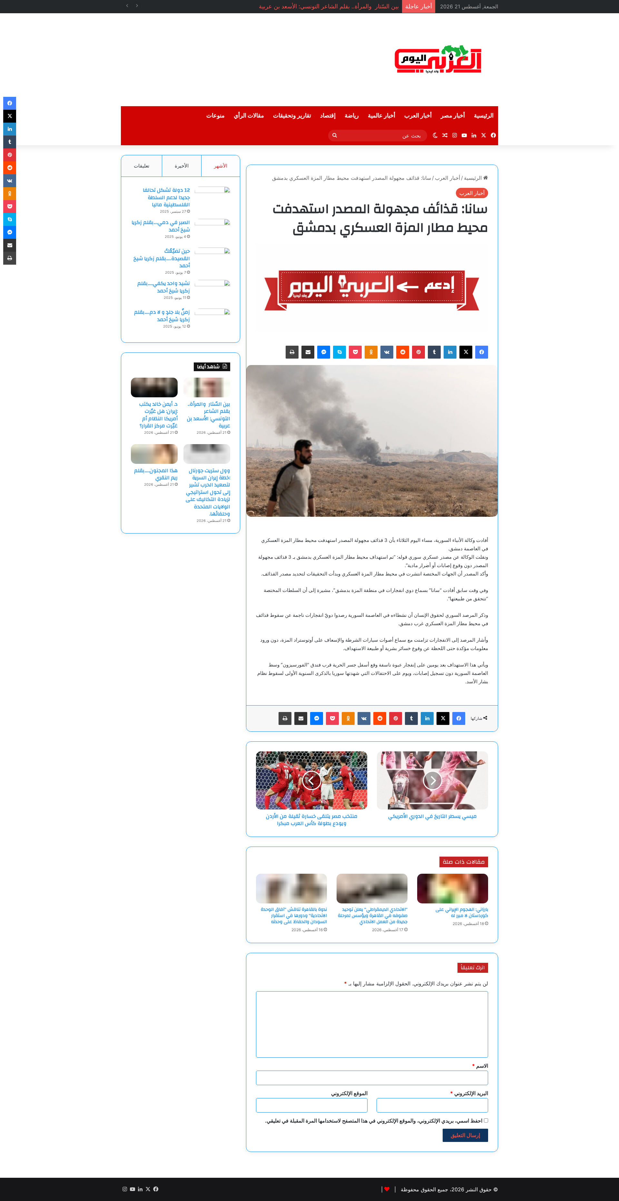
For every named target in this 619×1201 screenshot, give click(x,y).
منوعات (215, 116)
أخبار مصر (453, 116)
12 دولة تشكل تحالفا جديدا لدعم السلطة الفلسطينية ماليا (166, 197)
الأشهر (220, 166)
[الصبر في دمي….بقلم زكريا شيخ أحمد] (212, 231)
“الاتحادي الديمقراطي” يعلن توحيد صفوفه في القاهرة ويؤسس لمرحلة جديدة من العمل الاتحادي (373, 915)
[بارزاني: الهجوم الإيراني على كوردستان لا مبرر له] (452, 888)
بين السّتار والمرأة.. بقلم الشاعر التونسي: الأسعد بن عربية (208, 415)
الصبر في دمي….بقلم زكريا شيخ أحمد (161, 226)
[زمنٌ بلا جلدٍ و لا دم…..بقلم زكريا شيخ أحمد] (212, 321)
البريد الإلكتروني (469, 1093)
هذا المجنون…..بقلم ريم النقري (156, 474)
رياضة (352, 116)
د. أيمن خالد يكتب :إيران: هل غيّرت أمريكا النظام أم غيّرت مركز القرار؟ (158, 415)
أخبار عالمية (381, 116)
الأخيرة (182, 166)
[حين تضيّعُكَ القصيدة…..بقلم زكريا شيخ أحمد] (212, 260)
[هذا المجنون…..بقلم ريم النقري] (154, 453)
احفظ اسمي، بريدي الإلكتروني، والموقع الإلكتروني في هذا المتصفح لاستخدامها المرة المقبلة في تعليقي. (373, 1120)
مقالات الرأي (249, 116)
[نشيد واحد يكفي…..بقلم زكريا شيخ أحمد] (212, 292)
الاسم (480, 1066)
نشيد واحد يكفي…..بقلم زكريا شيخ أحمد (163, 287)
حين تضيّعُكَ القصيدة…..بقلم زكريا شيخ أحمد (161, 258)
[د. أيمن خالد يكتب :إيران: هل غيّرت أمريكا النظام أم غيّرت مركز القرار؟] (154, 387)
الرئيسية (484, 116)
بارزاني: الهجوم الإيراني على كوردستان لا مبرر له (462, 912)
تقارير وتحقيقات (292, 116)
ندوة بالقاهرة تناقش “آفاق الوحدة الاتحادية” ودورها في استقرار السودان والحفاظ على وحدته (294, 915)
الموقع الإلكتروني (349, 1093)
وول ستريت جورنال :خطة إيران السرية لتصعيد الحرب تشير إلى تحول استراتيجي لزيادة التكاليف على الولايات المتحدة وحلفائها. (208, 492)
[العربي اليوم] (438, 59)
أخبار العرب (418, 116)
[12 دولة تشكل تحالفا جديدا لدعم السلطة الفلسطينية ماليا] (212, 199)
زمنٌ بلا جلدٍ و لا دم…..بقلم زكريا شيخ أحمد (162, 315)
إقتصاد (328, 116)
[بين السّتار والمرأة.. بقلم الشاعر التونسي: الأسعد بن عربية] (206, 387)
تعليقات (141, 166)
